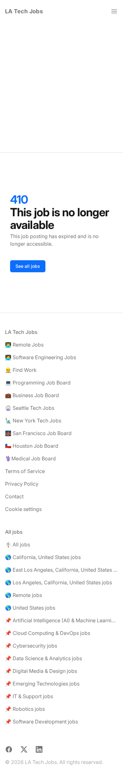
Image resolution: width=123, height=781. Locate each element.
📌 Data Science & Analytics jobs (43, 658)
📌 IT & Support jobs (29, 696)
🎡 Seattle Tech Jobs (29, 408)
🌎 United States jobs (30, 608)
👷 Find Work (21, 370)
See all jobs (27, 266)
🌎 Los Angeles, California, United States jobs (58, 582)
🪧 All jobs (17, 544)
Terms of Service (25, 471)
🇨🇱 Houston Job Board (31, 446)
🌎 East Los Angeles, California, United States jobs (61, 570)
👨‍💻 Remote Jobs (24, 344)
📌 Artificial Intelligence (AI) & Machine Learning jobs (61, 620)
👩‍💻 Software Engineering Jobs (40, 357)
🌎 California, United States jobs (43, 557)
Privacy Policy (21, 484)
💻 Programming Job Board (38, 382)
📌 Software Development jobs (41, 721)
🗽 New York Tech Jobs (33, 420)
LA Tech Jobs (24, 11)
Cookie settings (23, 509)
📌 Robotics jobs (25, 709)
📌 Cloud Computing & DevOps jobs (47, 633)
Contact (14, 496)
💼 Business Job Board (32, 395)
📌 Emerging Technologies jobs (42, 683)
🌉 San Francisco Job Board (38, 433)
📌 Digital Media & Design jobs (41, 671)
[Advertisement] (61, 87)
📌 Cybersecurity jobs (31, 646)
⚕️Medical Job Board (30, 458)
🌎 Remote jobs (23, 595)
